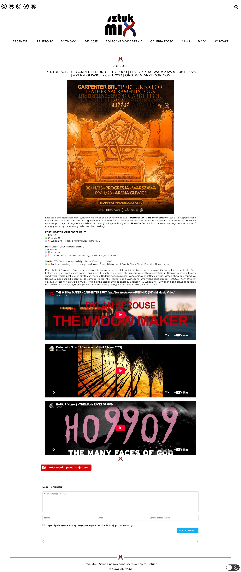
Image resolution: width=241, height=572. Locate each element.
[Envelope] (11, 6)
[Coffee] (33, 6)
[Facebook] (4, 6)
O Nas (185, 41)
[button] (66, 468)
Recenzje (20, 41)
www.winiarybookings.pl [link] (85, 264)
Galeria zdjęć (161, 41)
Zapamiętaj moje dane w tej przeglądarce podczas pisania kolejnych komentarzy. (90, 525)
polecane (120, 66)
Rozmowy (69, 41)
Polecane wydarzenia (124, 41)
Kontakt (221, 41)
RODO (202, 41)
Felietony (45, 41)
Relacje (91, 41)
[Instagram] (18, 6)
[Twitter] (26, 6)
